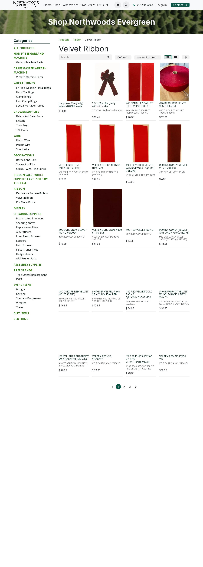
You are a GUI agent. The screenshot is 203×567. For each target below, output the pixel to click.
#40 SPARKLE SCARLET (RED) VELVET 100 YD (139, 105)
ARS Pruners (23, 232)
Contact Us (180, 5)
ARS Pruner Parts (26, 258)
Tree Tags (22, 125)
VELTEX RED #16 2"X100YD (101, 358)
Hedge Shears (24, 254)
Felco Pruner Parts (27, 249)
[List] (175, 57)
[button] (126, 4)
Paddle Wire (23, 145)
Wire (17, 136)
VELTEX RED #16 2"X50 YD (172, 358)
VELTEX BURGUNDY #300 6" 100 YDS (107, 231)
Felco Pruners (24, 245)
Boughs (21, 289)
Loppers (21, 240)
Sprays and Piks (25, 164)
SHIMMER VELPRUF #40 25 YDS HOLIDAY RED (106, 293)
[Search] (108, 57)
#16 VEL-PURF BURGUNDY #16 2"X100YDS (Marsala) (74, 358)
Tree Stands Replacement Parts (31, 276)
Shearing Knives (25, 223)
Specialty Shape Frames (30, 105)
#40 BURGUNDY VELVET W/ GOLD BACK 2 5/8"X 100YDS (173, 294)
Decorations (24, 155)
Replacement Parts (27, 227)
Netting (20, 120)
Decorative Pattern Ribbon (32, 193)
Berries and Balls (26, 160)
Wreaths (21, 303)
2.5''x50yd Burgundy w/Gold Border (103, 105)
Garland (21, 294)
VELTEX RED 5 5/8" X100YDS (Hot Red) (70, 166)
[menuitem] (48, 5)
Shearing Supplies (27, 214)
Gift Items (21, 313)
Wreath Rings (24, 83)
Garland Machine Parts (29, 62)
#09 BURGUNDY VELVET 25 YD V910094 (173, 166)
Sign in (162, 5)
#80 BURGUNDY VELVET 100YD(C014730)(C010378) (174, 231)
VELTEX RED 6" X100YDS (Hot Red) (106, 166)
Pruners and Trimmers (29, 218)
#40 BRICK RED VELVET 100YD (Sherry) (173, 105)
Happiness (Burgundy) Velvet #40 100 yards (71, 105)
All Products (24, 48)
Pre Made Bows (25, 202)
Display (19, 208)
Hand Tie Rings (25, 92)
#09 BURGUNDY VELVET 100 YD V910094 (73, 231)
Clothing (21, 319)
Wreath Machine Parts (29, 77)
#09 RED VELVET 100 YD (140, 229)
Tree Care (22, 129)
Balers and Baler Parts (29, 116)
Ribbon (19, 189)
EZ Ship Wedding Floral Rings (33, 88)
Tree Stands (23, 270)
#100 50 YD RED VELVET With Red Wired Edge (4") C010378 (140, 168)
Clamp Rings (23, 96)
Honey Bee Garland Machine (29, 56)
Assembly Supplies (28, 264)
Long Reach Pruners (28, 236)
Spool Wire (22, 149)
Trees (19, 307)
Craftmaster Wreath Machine (30, 70)
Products (64, 39)
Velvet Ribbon (24, 197)
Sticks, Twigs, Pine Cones (31, 169)
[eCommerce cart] (117, 4)
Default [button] (122, 57)
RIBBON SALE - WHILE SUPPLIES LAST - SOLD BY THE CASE (31, 179)
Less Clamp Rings (26, 101)
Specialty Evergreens (28, 298)
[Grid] (168, 57)
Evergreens (22, 285)
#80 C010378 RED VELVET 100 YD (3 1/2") (73, 293)
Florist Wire (23, 140)
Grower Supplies (26, 112)
